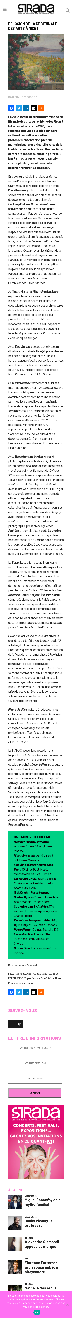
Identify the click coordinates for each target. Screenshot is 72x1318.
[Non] (67, 1304)
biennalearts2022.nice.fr (26, 964)
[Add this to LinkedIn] (26, 108)
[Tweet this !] (19, 108)
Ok (37, 1312)
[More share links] (41, 108)
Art (13, 96)
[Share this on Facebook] (11, 108)
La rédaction (28, 96)
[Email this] (34, 108)
